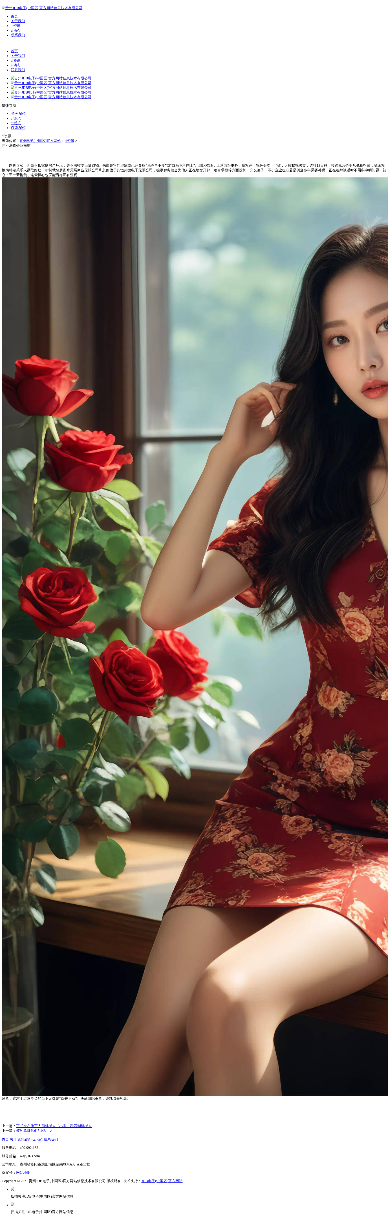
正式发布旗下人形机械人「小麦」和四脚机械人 (54, 1126)
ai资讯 (15, 26)
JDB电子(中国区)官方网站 (40, 141)
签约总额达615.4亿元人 (34, 1131)
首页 (14, 16)
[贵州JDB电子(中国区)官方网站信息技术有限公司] (42, 8)
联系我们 (18, 35)
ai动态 (15, 30)
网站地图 (23, 1172)
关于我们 (18, 21)
